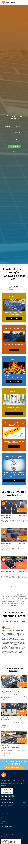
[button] (25, 2)
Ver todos (14, 586)
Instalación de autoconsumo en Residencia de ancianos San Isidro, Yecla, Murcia (13, 746)
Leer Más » (3, 525)
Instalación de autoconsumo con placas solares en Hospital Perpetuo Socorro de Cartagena (14, 690)
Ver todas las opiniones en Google (14, 621)
